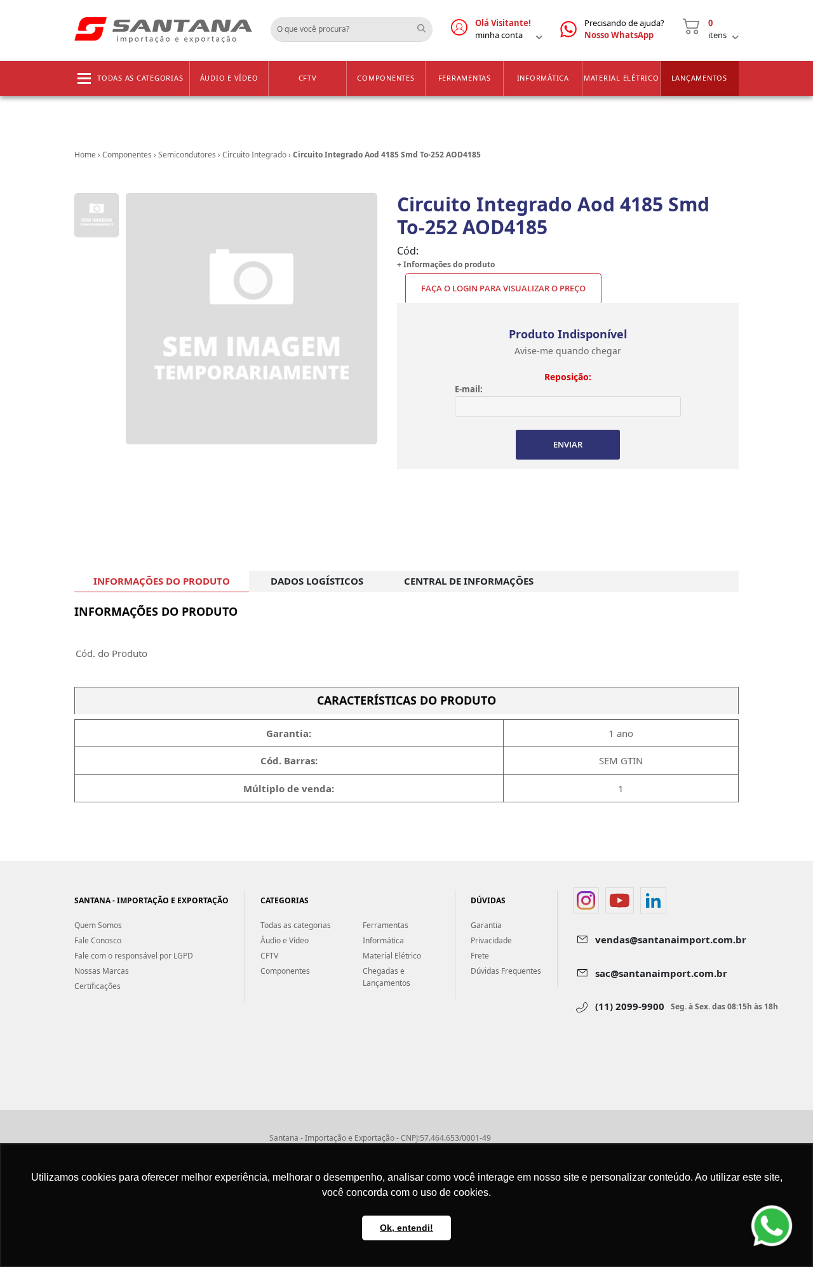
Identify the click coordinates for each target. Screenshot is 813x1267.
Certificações (97, 986)
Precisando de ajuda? (624, 29)
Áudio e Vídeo (229, 78)
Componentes (385, 78)
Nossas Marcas (101, 970)
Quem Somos (98, 925)
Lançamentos (699, 78)
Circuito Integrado (254, 154)
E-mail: (469, 389)
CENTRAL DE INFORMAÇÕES (469, 580)
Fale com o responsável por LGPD (133, 955)
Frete (480, 955)
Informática (543, 78)
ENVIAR (567, 444)
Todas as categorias (140, 78)
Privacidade (491, 940)
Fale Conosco (97, 940)
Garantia (486, 925)
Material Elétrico (621, 78)
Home (85, 154)
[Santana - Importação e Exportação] (163, 29)
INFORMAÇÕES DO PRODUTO (161, 580)
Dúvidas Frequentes (506, 970)
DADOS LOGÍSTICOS (317, 580)
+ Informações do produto (446, 264)
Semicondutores (187, 154)
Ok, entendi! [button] (406, 1228)
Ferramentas (464, 78)
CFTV (308, 78)
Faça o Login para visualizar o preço (503, 288)
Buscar (426, 24)
